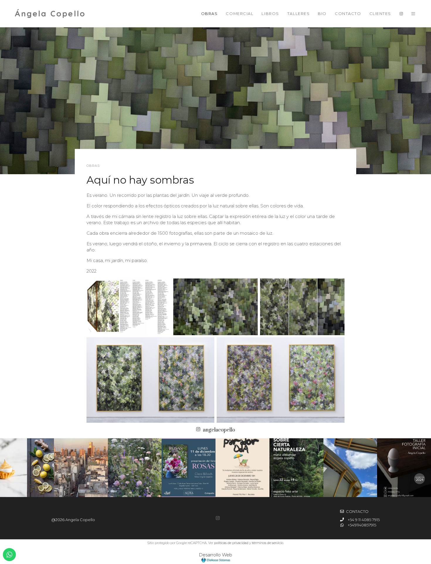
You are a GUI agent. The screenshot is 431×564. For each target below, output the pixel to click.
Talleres (298, 13)
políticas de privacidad (231, 543)
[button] (413, 13)
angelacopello (219, 430)
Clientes (380, 13)
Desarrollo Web (215, 555)
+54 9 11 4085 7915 (364, 519)
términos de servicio (267, 543)
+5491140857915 (362, 525)
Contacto (348, 13)
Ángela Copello (50, 14)
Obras (209, 13)
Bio (322, 13)
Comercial (239, 13)
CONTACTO (357, 511)
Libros (270, 13)
